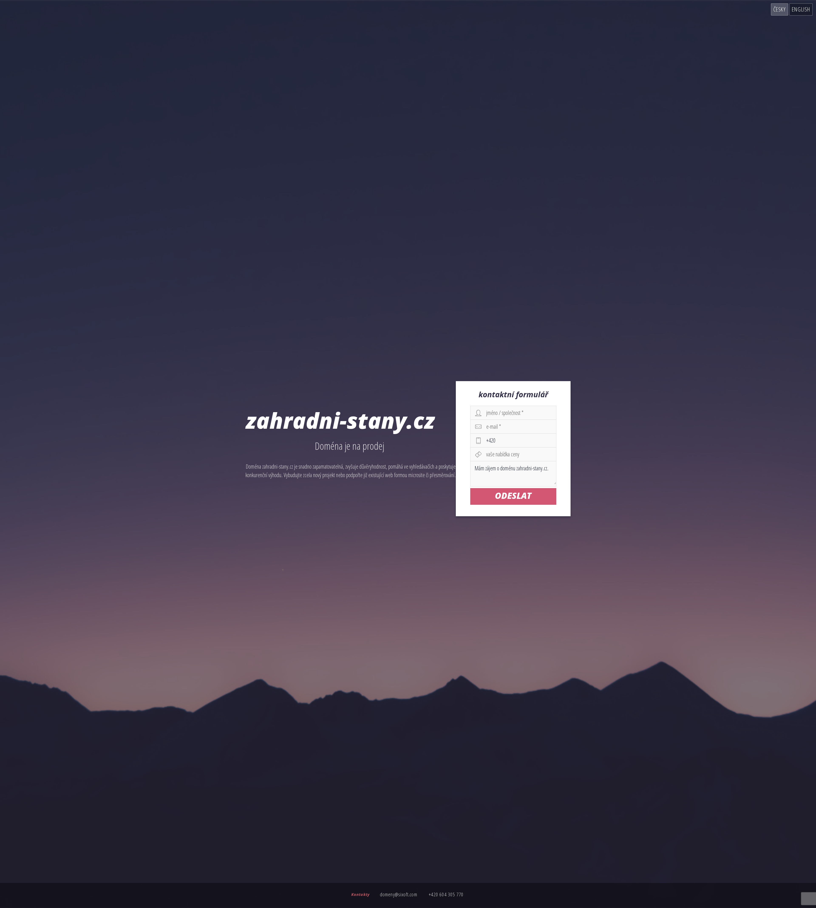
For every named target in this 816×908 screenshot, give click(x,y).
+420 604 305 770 (446, 894)
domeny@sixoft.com (398, 894)
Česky (779, 9)
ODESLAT (513, 495)
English (801, 9)
